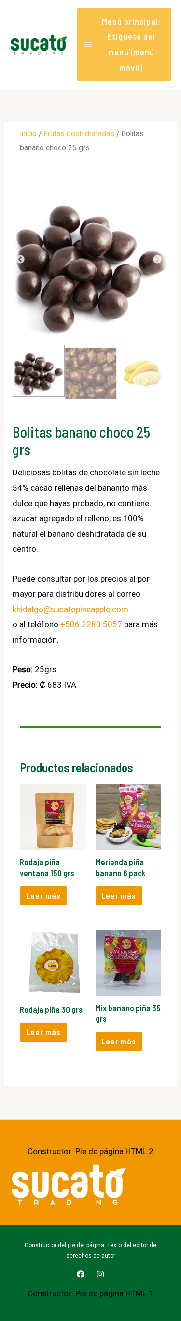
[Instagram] (100, 1274)
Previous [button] (22, 259)
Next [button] (158, 259)
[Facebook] (80, 1274)
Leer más (43, 895)
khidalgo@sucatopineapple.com (70, 609)
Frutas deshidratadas (78, 133)
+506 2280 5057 (91, 624)
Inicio (28, 133)
